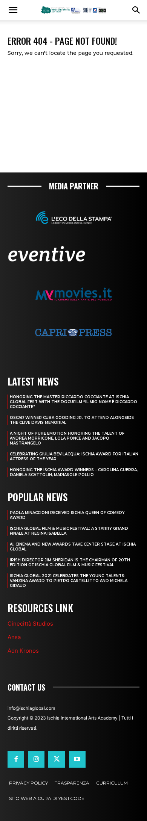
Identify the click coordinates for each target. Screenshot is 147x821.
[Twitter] (56, 759)
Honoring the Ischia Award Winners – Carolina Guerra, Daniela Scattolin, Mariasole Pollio (74, 472)
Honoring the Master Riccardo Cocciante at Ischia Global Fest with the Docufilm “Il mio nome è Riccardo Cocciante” (73, 402)
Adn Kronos (23, 650)
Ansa (14, 637)
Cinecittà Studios (30, 623)
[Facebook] (16, 759)
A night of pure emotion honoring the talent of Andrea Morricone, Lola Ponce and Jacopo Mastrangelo (67, 438)
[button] (13, 10)
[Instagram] (36, 759)
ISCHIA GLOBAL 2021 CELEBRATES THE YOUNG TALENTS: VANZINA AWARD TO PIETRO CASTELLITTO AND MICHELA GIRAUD (68, 580)
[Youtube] (77, 759)
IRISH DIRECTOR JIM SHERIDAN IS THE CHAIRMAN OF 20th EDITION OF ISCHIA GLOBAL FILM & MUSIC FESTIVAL (70, 562)
